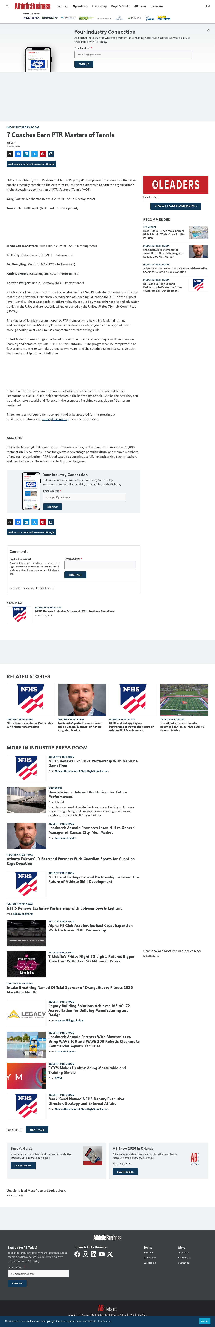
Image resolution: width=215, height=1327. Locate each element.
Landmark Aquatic (65, 838)
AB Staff (11, 142)
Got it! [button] (204, 1321)
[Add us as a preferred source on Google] (51, 154)
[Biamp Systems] (90, 18)
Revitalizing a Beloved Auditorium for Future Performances (87, 794)
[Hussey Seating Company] (126, 18)
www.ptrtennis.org (55, 419)
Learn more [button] (104, 1321)
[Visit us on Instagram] (85, 1253)
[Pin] (43, 154)
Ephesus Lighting (23, 913)
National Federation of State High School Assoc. (82, 771)
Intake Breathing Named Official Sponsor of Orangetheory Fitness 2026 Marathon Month (70, 989)
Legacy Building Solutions (69, 1020)
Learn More (23, 1165)
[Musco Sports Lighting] (73, 18)
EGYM (58, 1078)
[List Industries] (162, 18)
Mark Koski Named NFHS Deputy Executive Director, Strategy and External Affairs (86, 1101)
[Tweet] (34, 154)
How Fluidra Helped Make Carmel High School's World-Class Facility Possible (164, 234)
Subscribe (102, 1315)
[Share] (18, 154)
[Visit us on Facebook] (77, 1253)
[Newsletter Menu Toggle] (208, 6)
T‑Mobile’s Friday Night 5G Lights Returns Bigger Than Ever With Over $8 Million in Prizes (91, 958)
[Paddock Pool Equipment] (28, 18)
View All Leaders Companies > (176, 206)
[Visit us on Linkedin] (93, 1253)
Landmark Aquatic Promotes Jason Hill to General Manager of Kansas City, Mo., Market (163, 253)
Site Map (142, 1315)
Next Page (37, 1129)
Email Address (83, 48)
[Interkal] (108, 18)
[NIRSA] (58, 18)
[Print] (10, 154)
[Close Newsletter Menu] (208, 30)
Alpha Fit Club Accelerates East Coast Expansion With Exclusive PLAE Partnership (90, 927)
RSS (131, 1315)
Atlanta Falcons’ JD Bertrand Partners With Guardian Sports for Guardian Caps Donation (175, 270)
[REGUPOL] (43, 18)
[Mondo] (144, 18)
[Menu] (7, 6)
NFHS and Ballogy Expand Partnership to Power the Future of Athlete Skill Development (163, 287)
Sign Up (84, 64)
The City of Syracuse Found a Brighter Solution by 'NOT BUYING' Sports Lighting (182, 726)
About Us (73, 1315)
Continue (75, 574)
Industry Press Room (23, 127)
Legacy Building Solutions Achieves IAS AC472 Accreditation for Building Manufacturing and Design (89, 1010)
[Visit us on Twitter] (110, 1253)
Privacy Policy (118, 1315)
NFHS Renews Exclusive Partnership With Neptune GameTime (74, 611)
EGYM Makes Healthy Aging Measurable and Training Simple (87, 1070)
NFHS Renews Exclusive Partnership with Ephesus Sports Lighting (65, 908)
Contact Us (88, 1315)
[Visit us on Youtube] (102, 1253)
